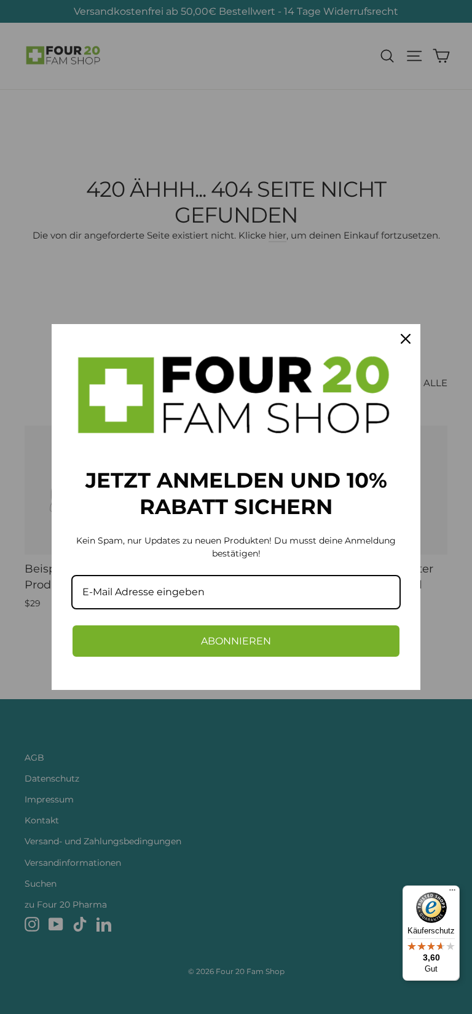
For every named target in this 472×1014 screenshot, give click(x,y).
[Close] (405, 339)
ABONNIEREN (236, 641)
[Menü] (452, 892)
